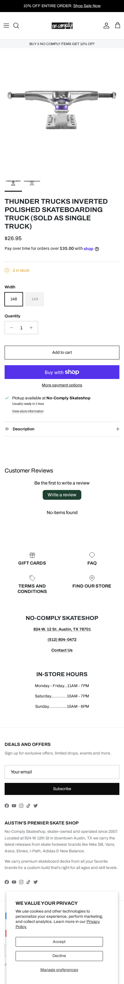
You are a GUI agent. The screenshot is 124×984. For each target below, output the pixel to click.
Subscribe (62, 789)
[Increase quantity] (33, 327)
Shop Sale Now (87, 6)
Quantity (12, 316)
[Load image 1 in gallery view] (62, 110)
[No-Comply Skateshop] (62, 25)
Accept (59, 942)
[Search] (19, 25)
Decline (59, 956)
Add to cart (62, 352)
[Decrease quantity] (10, 327)
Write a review (62, 494)
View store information (28, 411)
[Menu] (6, 25)
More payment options (62, 385)
